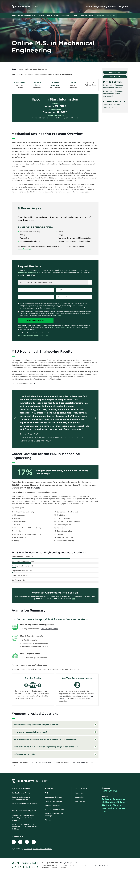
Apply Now (100, 15)
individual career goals (80, 192)
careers (73, 762)
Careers (56, 15)
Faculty (74, 15)
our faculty (30, 383)
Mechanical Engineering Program (24, 803)
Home (14, 15)
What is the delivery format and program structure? (36, 725)
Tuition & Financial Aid (53, 801)
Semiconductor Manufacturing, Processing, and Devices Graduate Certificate (24, 827)
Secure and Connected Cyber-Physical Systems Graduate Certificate (23, 818)
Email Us (74, 863)
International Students (53, 797)
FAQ (91, 762)
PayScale (35, 488)
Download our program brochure (43, 762)
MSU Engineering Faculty (54, 809)
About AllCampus (54, 327)
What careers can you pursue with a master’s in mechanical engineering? (45, 739)
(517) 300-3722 (109, 791)
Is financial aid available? (25, 754)
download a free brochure (28, 273)
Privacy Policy (65, 327)
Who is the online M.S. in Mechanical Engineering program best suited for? (46, 747)
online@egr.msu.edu (112, 105)
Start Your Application (49, 629)
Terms (53, 309)
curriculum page (24, 249)
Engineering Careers (52, 805)
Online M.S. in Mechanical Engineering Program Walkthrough (113, 93)
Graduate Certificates (42, 15)
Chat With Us (80, 801)
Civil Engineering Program (21, 793)
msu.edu (61, 865)
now (73, 599)
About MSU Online (86, 15)
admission (81, 762)
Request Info (111, 15)
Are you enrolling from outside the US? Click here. (33, 335)
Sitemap (48, 820)
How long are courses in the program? (30, 732)
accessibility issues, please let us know (38, 849)
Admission (65, 15)
